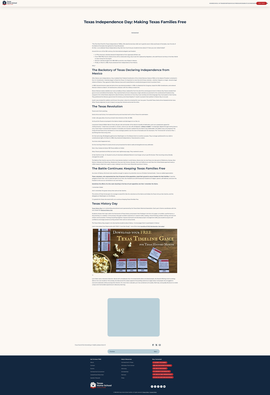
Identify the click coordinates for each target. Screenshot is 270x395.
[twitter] (155, 386)
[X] (156, 345)
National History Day (106, 210)
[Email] (159, 345)
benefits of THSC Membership (149, 226)
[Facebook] (153, 345)
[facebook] (152, 386)
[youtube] (164, 386)
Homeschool (135, 32)
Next (155, 351)
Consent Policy (153, 392)
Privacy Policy (146, 392)
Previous (112, 351)
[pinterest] (158, 386)
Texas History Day (97, 208)
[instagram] (161, 386)
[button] (267, 3)
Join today (161, 226)
